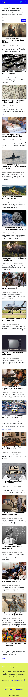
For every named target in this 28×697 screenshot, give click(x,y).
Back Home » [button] (5, 665)
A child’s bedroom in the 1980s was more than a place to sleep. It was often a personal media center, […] (14, 463)
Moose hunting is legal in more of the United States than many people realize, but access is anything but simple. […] (14, 274)
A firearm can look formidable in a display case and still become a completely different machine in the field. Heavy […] (13, 403)
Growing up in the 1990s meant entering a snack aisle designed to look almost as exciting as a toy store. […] (13, 659)
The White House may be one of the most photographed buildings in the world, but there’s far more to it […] (13, 596)
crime (3, 436)
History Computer (20, 112)
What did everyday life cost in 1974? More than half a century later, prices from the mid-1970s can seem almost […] (14, 529)
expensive (4, 339)
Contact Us (20, 694)
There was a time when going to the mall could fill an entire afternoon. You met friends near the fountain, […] (14, 303)
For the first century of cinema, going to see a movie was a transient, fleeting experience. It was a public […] (14, 87)
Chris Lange (17, 592)
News (6, 436)
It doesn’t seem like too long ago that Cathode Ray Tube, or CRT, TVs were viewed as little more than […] (13, 369)
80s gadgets (8, 468)
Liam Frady (18, 84)
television (10, 436)
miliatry (11, 339)
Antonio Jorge (19, 52)
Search (3, 24)
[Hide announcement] (27, 3)
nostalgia (13, 468)
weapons (15, 339)
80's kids (3, 468)
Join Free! (23, 5)
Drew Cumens (17, 331)
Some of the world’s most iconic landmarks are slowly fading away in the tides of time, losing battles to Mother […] (13, 212)
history (3, 121)
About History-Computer (9, 694)
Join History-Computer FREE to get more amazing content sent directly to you (12, 2)
